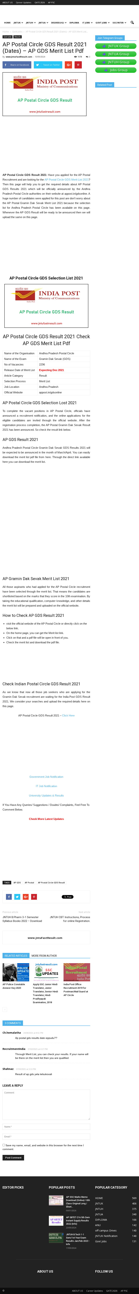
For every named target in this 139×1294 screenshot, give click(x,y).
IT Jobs (86, 22)
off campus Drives (106, 1230)
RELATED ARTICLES (16, 955)
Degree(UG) (57, 22)
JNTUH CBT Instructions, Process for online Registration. (70, 919)
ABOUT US (7, 2)
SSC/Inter (118, 22)
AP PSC (51, 2)
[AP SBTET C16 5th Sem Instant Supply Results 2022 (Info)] (56, 1221)
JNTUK (17, 22)
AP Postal (29, 882)
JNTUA (42, 22)
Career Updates (23, 2)
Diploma (74, 22)
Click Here (68, 715)
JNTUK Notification (106, 1236)
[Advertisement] (46, 146)
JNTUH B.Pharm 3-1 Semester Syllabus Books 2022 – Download (22, 919)
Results (17, 36)
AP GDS (17, 882)
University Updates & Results (46, 795)
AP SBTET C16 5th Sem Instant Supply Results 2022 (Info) (78, 1220)
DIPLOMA (101, 1219)
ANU (98, 1225)
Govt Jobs (101, 22)
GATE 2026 (40, 2)
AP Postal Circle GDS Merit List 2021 (67, 179)
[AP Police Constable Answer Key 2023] (16, 972)
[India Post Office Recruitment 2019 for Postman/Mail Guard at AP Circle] (77, 972)
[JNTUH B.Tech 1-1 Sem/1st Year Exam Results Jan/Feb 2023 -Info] (56, 1238)
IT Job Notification (46, 786)
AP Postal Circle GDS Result (51, 882)
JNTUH (29, 22)
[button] (132, 22)
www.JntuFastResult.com (19, 56)
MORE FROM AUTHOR (44, 955)
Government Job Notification (46, 776)
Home (6, 31)
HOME (7, 22)
